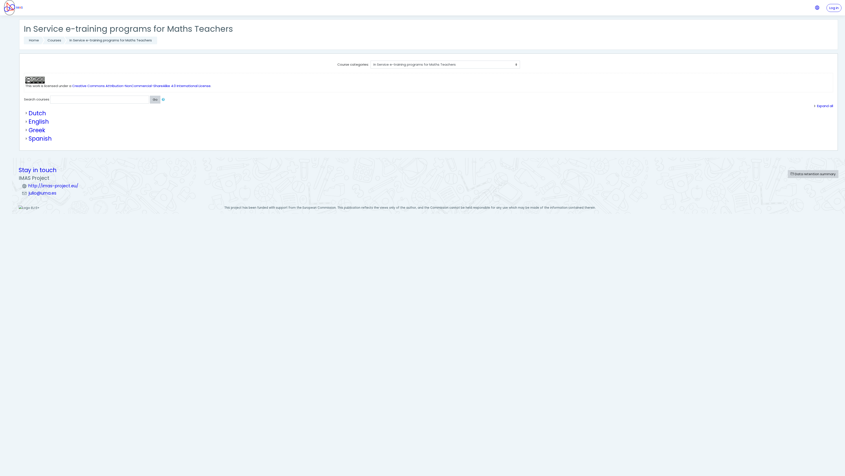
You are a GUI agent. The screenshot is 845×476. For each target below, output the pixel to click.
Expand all (825, 106)
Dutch (37, 113)
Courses (54, 40)
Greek (37, 130)
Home (34, 40)
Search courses (36, 99)
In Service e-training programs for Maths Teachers (111, 40)
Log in (834, 8)
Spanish (40, 138)
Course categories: (353, 64)
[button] (164, 99)
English (39, 121)
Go (155, 99)
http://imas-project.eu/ (53, 186)
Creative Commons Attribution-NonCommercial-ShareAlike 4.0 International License (141, 86)
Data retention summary (815, 174)
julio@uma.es (42, 193)
